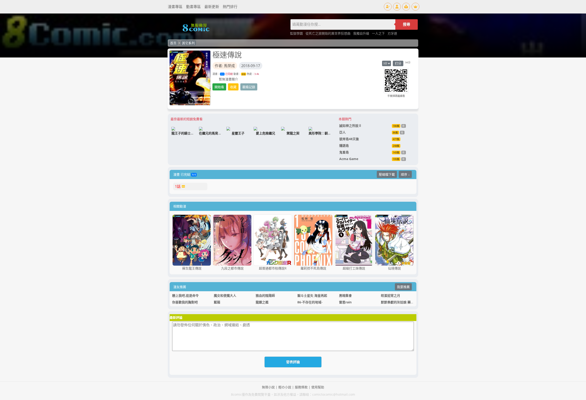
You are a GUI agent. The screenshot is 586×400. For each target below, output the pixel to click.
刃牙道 (392, 33)
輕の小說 (284, 387)
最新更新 (211, 6)
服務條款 (301, 387)
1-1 (222, 74)
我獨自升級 (361, 33)
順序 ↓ (405, 174)
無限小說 (268, 387)
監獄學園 (297, 33)
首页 (173, 43)
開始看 (219, 87)
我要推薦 (403, 287)
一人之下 (379, 33)
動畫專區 (193, 6)
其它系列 (188, 43)
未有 (243, 74)
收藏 (233, 87)
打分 (398, 63)
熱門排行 (230, 6)
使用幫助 (317, 387)
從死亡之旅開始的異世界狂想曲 (328, 33)
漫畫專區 (175, 6)
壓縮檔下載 (387, 174)
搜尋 (406, 24)
